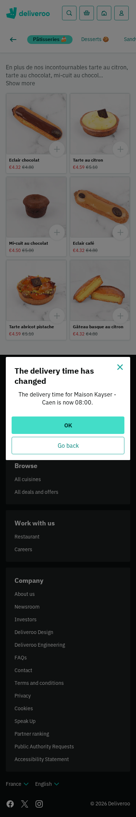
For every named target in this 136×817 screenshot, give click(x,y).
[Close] (120, 367)
